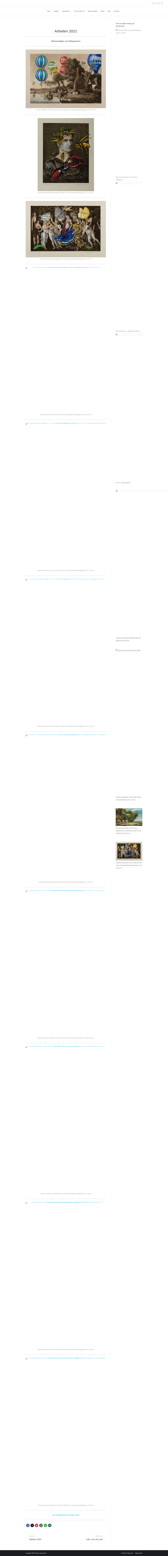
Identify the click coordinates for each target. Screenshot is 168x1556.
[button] (28, 1525)
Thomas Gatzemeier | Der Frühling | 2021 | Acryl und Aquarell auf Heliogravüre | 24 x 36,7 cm (129, 865)
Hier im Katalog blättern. (123, 482)
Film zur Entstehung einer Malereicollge (66, 1515)
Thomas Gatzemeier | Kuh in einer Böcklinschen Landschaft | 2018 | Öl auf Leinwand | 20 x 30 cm (128, 830)
